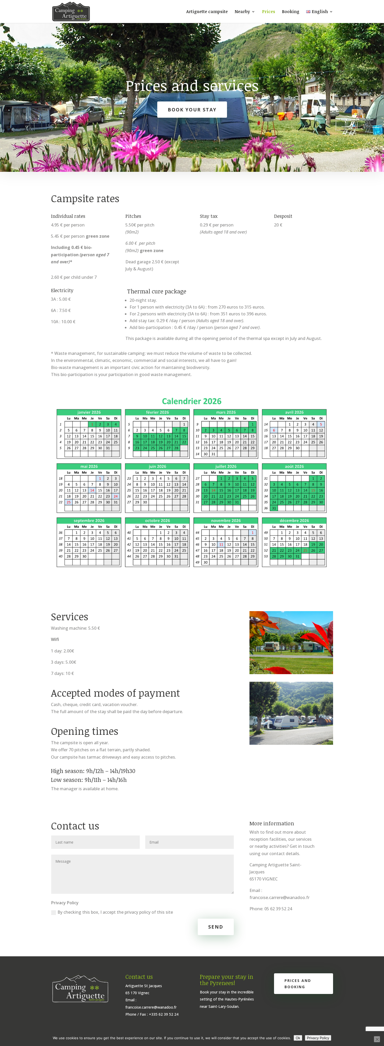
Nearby (242, 12)
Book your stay (192, 109)
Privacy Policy (318, 1038)
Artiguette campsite (207, 12)
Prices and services (192, 85)
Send (215, 927)
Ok (298, 1038)
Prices (268, 12)
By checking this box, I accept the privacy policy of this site (115, 912)
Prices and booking (297, 983)
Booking (290, 12)
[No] (377, 1039)
